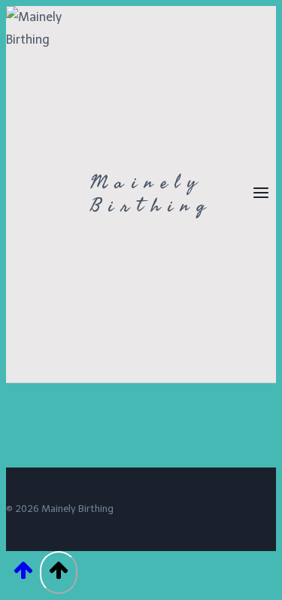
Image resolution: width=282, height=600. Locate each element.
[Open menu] (260, 194)
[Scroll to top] (23, 574)
